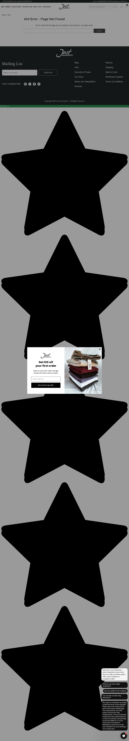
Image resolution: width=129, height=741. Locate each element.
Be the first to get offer (46, 385)
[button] (124, 736)
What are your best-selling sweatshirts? (111, 685)
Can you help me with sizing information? (112, 697)
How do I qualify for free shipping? (115, 691)
